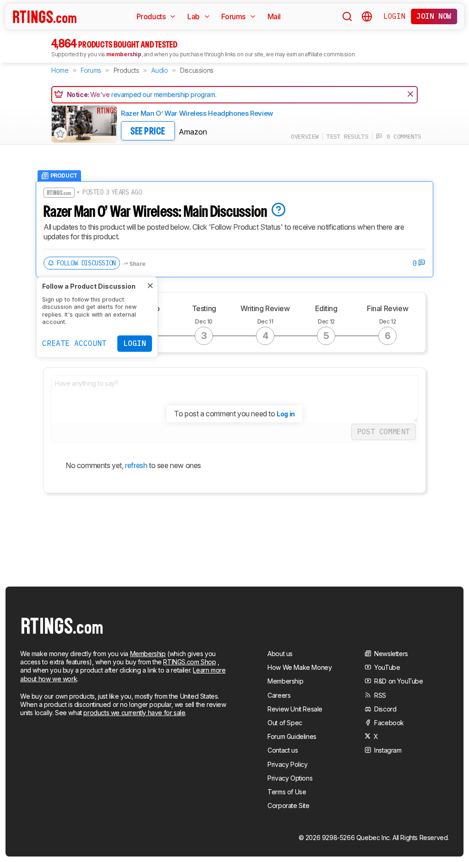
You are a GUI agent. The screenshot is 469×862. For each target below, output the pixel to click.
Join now (434, 16)
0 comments (401, 136)
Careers (278, 695)
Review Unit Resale (294, 709)
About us (280, 653)
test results (347, 136)
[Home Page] (44, 16)
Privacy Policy (287, 764)
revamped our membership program (163, 94)
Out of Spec (284, 723)
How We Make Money (299, 667)
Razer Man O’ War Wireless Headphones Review (197, 113)
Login (394, 16)
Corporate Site (288, 805)
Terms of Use (286, 792)
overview (305, 136)
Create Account (74, 343)
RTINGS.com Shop (189, 662)
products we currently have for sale (134, 713)
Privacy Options (289, 778)
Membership (148, 653)
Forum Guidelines (291, 736)
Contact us (282, 750)
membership (124, 54)
